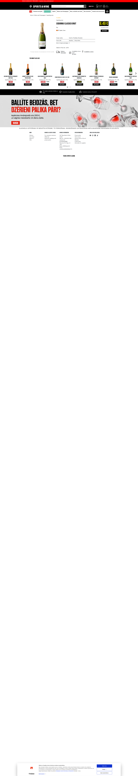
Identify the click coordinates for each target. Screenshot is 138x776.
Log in (107, 5)
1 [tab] (67, 87)
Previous (2, 73)
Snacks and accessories (98, 11)
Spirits (54, 11)
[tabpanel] (11, 73)
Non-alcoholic (87, 11)
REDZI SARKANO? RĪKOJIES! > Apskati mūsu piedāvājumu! (17, 1)
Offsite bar (47, 136)
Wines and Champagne (62, 11)
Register (107, 6)
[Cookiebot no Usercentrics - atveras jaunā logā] (31, 774)
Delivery (31, 135)
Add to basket (104, 30)
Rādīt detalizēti (41, 773)
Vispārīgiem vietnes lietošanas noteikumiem (65, 770)
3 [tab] (70, 87)
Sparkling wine (50, 15)
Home (31, 15)
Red (31, 11)
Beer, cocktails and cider (76, 11)
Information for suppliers (80, 143)
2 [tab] (69, 87)
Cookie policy (78, 141)
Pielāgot (103, 769)
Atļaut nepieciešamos (104, 772)
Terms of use (78, 136)
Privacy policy (78, 135)
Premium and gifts (37, 11)
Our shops (31, 136)
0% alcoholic (47, 11)
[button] (92, 6)
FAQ (30, 140)
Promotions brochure (100, 6)
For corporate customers (50, 135)
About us (31, 138)
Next (136, 73)
